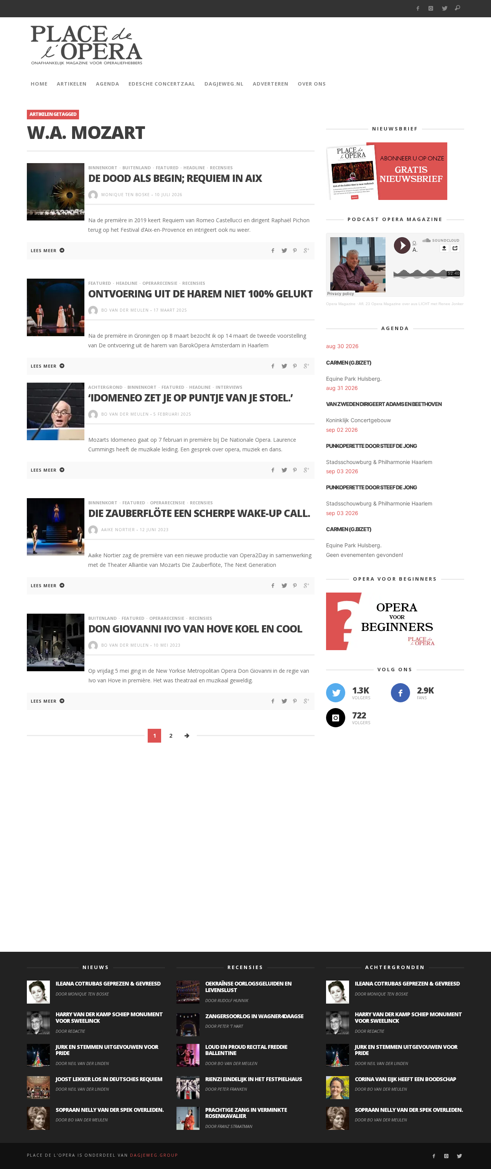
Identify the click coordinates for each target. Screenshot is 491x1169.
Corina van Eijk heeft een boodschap (405, 1079)
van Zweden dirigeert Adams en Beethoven (384, 404)
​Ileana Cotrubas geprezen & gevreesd (108, 983)
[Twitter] (444, 8)
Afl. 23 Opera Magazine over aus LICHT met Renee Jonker (411, 304)
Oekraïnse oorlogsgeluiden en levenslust (248, 987)
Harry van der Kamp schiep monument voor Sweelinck (109, 1017)
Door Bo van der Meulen (82, 1120)
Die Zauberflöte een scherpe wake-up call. (199, 513)
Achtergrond (105, 387)
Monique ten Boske (125, 194)
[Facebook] (417, 8)
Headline (194, 167)
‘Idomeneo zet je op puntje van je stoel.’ (190, 398)
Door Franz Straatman (228, 1126)
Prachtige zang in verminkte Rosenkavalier (246, 1113)
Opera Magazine (341, 304)
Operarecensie (159, 283)
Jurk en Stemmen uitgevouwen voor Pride (107, 1050)
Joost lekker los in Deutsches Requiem (109, 1079)
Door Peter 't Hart (224, 1026)
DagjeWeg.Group (154, 1155)
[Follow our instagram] (335, 717)
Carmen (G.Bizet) (348, 362)
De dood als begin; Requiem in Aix (175, 178)
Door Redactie (70, 1031)
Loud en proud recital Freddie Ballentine (246, 1050)
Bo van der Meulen (125, 310)
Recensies (221, 167)
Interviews (229, 387)
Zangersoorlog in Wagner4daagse (254, 1016)
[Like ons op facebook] (400, 692)
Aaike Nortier (118, 529)
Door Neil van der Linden (82, 1063)
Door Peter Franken (226, 1089)
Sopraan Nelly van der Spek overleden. (109, 1109)
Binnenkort (102, 167)
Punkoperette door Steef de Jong (371, 446)
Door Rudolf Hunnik (226, 1000)
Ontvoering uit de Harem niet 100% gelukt (200, 294)
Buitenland (136, 167)
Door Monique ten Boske (82, 994)
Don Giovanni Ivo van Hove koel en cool (195, 629)
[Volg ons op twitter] (335, 692)
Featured (167, 167)
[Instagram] (431, 8)
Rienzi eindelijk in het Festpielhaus (253, 1079)
